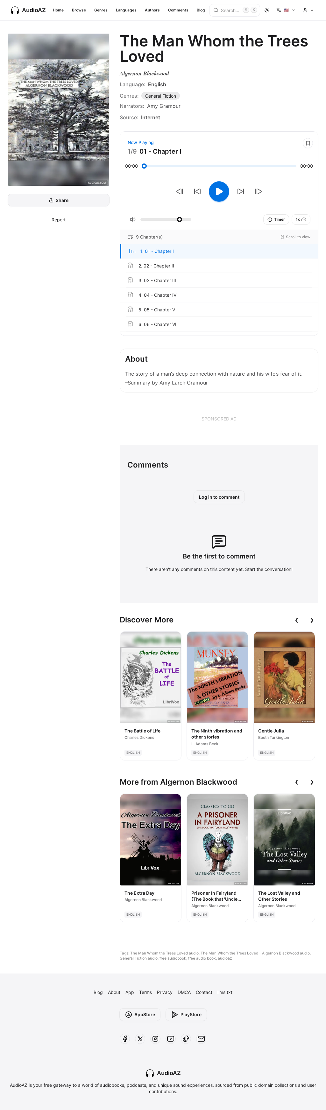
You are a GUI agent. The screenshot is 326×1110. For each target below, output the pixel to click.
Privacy (165, 992)
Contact (204, 992)
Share (62, 200)
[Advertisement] (219, 418)
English (157, 84)
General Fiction (160, 96)
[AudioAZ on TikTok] (186, 1039)
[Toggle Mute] (133, 219)
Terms (145, 992)
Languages (126, 10)
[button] (219, 251)
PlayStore (191, 1014)
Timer (279, 219)
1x (298, 219)
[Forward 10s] (240, 191)
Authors (152, 10)
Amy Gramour (164, 106)
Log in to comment (219, 497)
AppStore (144, 1014)
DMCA (184, 992)
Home (58, 10)
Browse (79, 10)
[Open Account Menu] (308, 10)
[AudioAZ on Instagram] (155, 1039)
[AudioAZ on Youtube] (171, 1039)
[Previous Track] (179, 191)
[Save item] (308, 143)
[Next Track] (258, 191)
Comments (178, 10)
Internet (150, 117)
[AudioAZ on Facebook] (125, 1039)
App (129, 992)
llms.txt (224, 992)
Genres (101, 10)
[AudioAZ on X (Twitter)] (140, 1039)
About (114, 992)
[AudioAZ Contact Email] (201, 1039)
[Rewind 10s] (197, 191)
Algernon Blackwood (144, 73)
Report (59, 219)
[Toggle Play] (219, 191)
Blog (201, 10)
